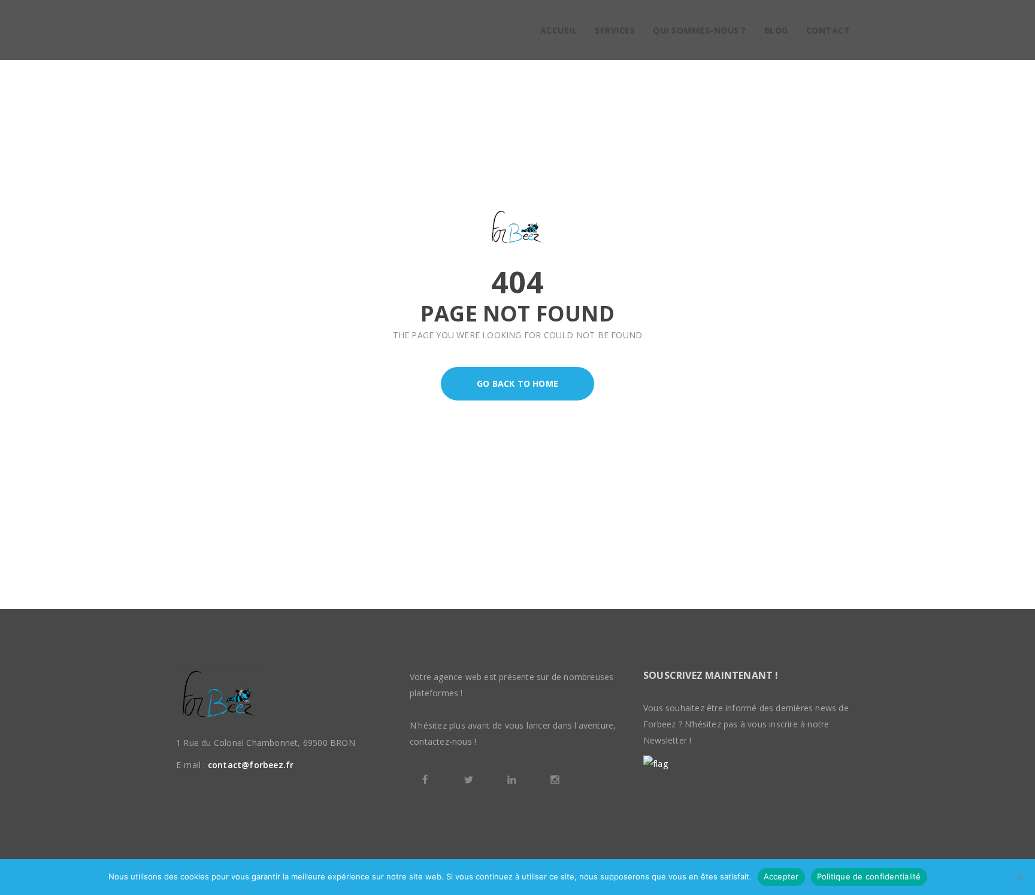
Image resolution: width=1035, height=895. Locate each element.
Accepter (781, 876)
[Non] (1020, 877)
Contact (828, 30)
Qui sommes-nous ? (699, 30)
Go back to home (517, 383)
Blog (776, 30)
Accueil (558, 30)
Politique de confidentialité (869, 876)
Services (615, 30)
